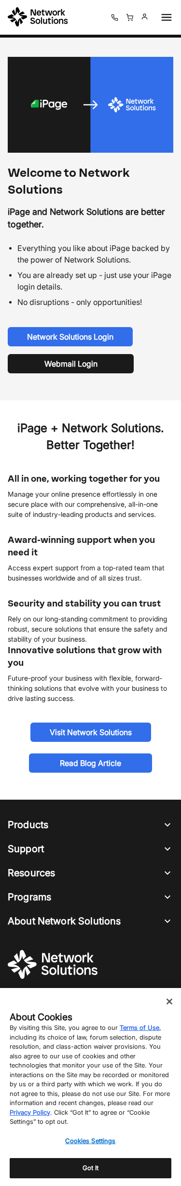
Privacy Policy (30, 1112)
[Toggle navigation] (164, 17)
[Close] (169, 1001)
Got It (91, 1168)
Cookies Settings (90, 1141)
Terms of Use (139, 1027)
